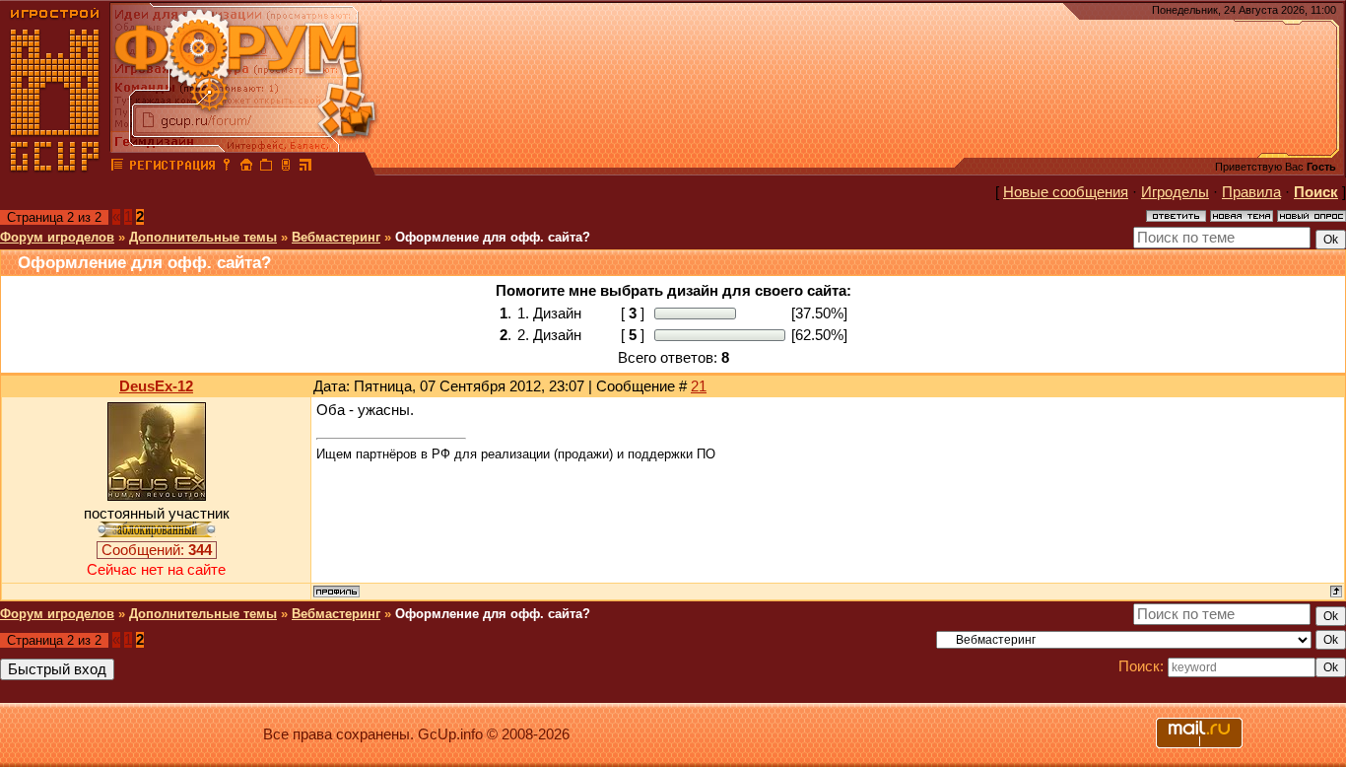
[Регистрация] (172, 167)
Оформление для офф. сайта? (492, 237)
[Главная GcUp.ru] (55, 167)
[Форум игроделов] (117, 167)
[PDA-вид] (286, 167)
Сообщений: (156, 550)
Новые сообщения (1065, 192)
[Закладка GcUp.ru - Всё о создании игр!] (266, 167)
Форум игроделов (57, 237)
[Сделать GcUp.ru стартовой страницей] (246, 167)
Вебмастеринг (336, 237)
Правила (1251, 192)
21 (699, 386)
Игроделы (1175, 192)
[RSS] (305, 167)
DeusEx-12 (156, 386)
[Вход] (226, 167)
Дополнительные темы (203, 237)
